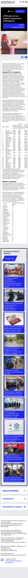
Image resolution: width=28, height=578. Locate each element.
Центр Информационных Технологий (13, 561)
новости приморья (10, 491)
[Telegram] (24, 57)
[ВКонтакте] (22, 57)
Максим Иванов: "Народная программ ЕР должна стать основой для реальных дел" (13, 393)
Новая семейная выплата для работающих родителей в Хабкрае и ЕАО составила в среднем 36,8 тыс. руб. (14, 329)
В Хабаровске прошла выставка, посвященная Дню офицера (13, 372)
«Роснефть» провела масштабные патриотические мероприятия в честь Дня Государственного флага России (12, 282)
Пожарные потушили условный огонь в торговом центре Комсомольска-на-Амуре (13, 458)
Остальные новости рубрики (11, 252)
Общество (20, 11)
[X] (26, 57)
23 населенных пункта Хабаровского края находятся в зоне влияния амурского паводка (13, 351)
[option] (14, 276)
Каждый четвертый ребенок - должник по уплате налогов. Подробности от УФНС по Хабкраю (13, 438)
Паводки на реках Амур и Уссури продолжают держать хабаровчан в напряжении (14, 479)
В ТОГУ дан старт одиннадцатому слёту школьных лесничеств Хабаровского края (11, 414)
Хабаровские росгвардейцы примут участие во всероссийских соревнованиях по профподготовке (13, 306)
